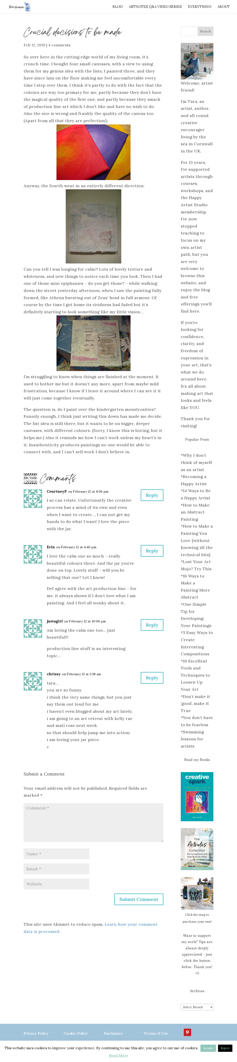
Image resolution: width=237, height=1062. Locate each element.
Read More (118, 1055)
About (224, 7)
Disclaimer (113, 1033)
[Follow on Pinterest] (187, 1032)
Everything (199, 7)
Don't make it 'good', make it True (195, 703)
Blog (117, 7)
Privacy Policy (36, 1033)
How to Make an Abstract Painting (195, 512)
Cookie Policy (76, 1033)
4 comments (59, 45)
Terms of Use (156, 1033)
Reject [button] (225, 1048)
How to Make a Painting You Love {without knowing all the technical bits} (197, 540)
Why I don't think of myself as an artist (196, 462)
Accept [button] (208, 1048)
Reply (152, 495)
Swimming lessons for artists (192, 739)
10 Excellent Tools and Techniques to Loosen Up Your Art (195, 675)
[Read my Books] (197, 796)
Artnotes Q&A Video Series (155, 7)
